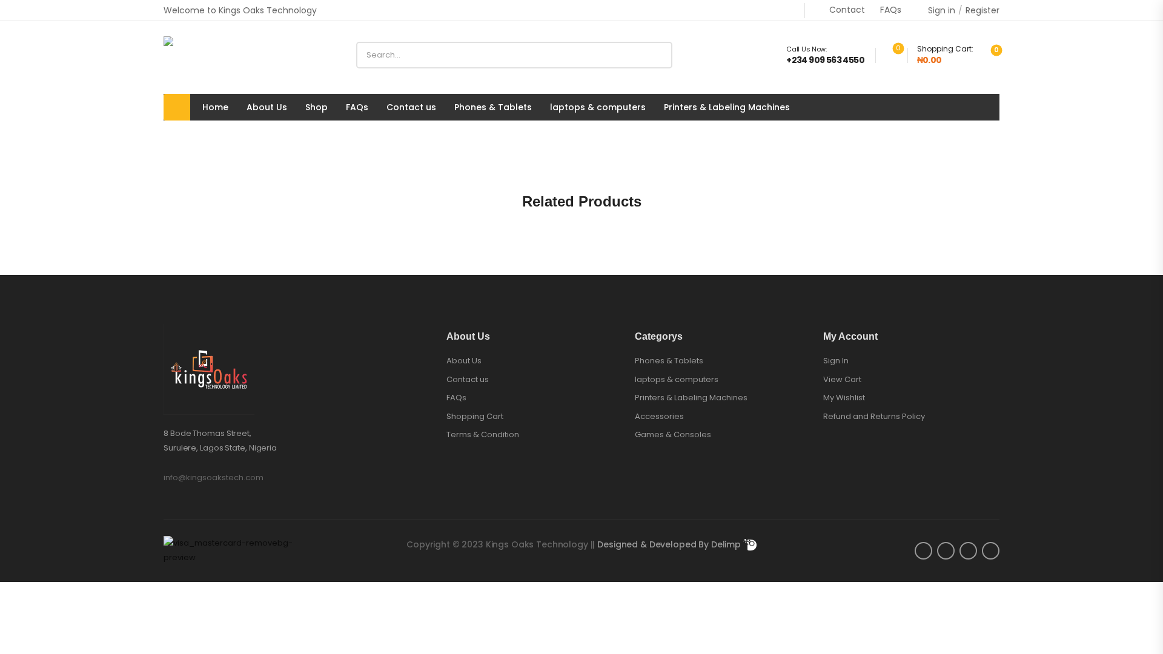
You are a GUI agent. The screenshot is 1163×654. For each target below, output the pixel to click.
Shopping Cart (474, 416)
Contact (847, 10)
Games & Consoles (673, 435)
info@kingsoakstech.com (213, 477)
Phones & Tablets (493, 107)
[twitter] (946, 551)
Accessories (659, 416)
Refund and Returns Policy (874, 416)
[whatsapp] (990, 551)
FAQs (890, 10)
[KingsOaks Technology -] (210, 55)
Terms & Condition (482, 435)
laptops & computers (598, 107)
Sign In (836, 360)
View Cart (842, 379)
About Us (267, 107)
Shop (316, 107)
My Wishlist (844, 397)
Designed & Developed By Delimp (670, 544)
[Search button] (658, 55)
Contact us (411, 107)
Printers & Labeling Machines (727, 107)
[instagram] (968, 551)
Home (215, 107)
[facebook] (923, 551)
